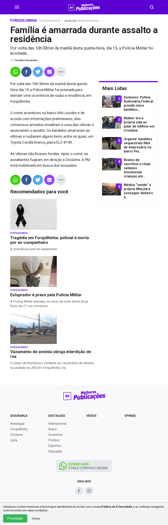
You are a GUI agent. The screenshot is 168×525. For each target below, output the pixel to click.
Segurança (18, 415)
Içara (13, 440)
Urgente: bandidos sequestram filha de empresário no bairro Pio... (138, 145)
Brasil (52, 429)
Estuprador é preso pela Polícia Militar (46, 295)
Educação (55, 451)
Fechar (36, 518)
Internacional (57, 424)
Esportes (54, 446)
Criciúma (16, 435)
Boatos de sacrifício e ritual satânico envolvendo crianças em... (137, 168)
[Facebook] (26, 72)
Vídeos (91, 415)
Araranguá (17, 424)
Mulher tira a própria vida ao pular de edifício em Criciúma (139, 124)
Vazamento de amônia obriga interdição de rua (50, 354)
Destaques (56, 415)
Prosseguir (15, 518)
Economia (55, 435)
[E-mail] (49, 72)
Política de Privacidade (116, 506)
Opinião (130, 415)
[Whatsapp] (15, 72)
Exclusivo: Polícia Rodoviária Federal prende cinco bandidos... (138, 103)
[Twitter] (38, 72)
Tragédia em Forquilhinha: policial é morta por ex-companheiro (49, 240)
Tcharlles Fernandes (26, 60)
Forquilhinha (19, 233)
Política (53, 440)
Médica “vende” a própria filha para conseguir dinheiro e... (138, 191)
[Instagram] (89, 491)
